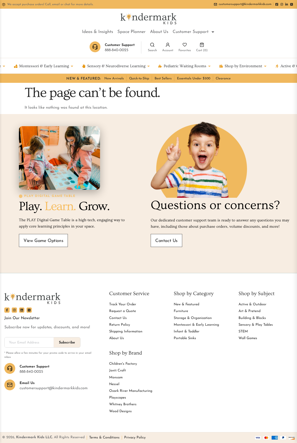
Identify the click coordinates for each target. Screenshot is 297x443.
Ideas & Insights (97, 32)
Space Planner (131, 32)
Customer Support (191, 32)
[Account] (168, 45)
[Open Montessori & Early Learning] (72, 66)
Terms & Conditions (104, 437)
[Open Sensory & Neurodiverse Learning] (148, 66)
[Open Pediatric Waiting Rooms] (209, 66)
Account (167, 50)
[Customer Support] (9, 368)
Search (152, 50)
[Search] (152, 45)
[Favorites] (185, 45)
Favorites (185, 50)
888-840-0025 (116, 50)
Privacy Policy (135, 437)
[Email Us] (9, 384)
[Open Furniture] (4, 66)
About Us (159, 32)
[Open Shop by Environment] (265, 66)
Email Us (27, 383)
